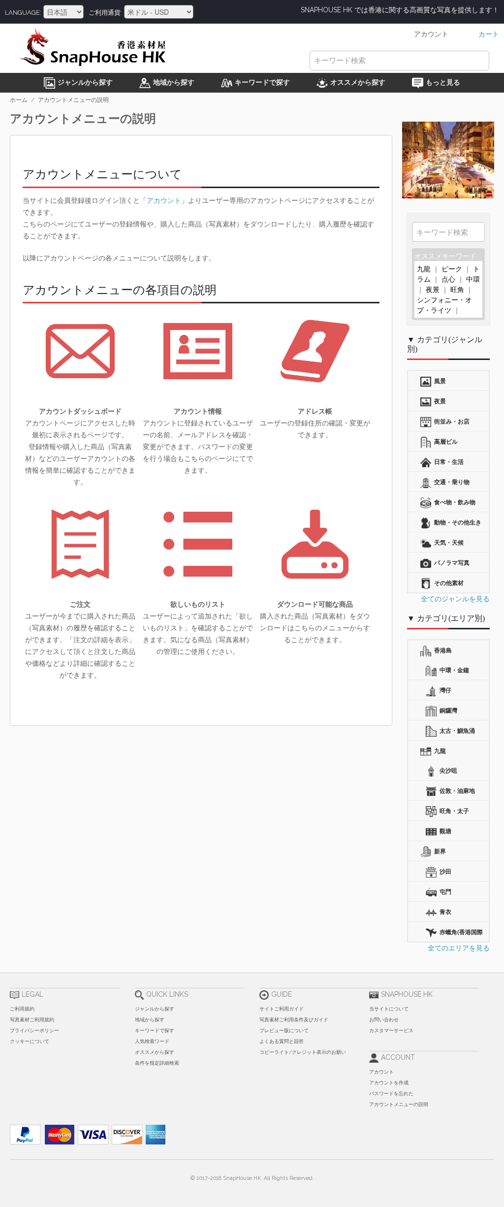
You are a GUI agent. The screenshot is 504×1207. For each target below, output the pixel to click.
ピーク (451, 268)
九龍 (424, 268)
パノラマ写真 (451, 562)
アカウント (164, 200)
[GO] (475, 232)
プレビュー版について (284, 1030)
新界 (439, 851)
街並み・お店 (451, 421)
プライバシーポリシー (34, 1030)
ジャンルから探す (154, 1008)
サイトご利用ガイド (281, 1008)
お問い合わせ (384, 1019)
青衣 (444, 911)
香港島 (442, 650)
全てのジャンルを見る (455, 598)
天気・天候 (448, 542)
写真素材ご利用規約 (32, 1019)
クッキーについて (29, 1041)
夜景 (433, 289)
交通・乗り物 (451, 481)
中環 (473, 279)
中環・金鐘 (453, 669)
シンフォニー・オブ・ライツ (444, 304)
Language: (23, 12)
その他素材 (448, 582)
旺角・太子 (453, 810)
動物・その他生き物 (450, 525)
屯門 (444, 891)
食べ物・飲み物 (454, 501)
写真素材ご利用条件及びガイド (293, 1019)
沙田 (444, 871)
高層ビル (445, 441)
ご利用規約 (22, 1008)
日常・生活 (448, 461)
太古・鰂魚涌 (456, 730)
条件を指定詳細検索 (157, 1063)
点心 (448, 279)
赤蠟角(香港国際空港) (451, 934)
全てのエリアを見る (459, 947)
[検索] (479, 60)
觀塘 (444, 830)
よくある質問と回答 (281, 1041)
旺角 (457, 289)
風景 (439, 380)
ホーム (19, 100)
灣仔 (444, 689)
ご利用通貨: (105, 12)
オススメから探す (154, 1052)
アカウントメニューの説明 (398, 1104)
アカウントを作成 (389, 1082)
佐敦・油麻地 (456, 790)
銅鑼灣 (447, 710)
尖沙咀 (447, 770)
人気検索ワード (152, 1041)
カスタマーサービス (391, 1030)
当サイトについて (389, 1008)
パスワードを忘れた (391, 1093)
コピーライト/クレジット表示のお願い (302, 1052)
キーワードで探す (154, 1030)
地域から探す (149, 1019)
